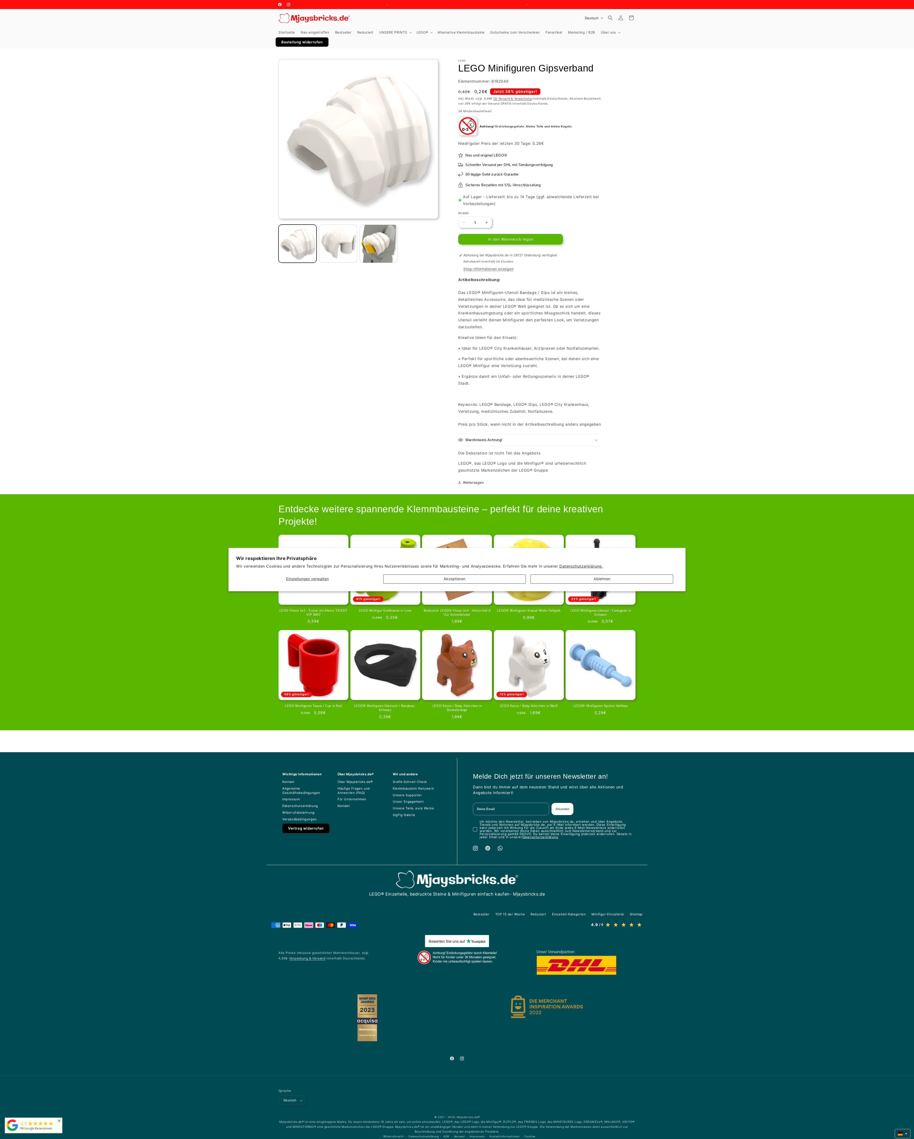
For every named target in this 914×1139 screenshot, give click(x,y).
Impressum (291, 799)
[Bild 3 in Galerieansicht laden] (379, 244)
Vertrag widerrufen (306, 828)
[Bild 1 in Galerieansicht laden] (297, 244)
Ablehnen (602, 579)
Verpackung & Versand (307, 958)
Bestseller (481, 914)
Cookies (530, 1136)
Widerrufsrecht (393, 1136)
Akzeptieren (454, 579)
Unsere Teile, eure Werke (413, 808)
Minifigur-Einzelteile (607, 914)
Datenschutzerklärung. (581, 566)
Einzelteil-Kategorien (569, 914)
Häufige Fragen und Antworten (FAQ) (354, 790)
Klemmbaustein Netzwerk (413, 788)
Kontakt (288, 782)
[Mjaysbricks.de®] (12, 1131)
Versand (459, 1136)
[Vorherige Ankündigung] (387, 4)
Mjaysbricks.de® (468, 1117)
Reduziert (538, 914)
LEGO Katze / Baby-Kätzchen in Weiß (529, 706)
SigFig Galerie (404, 815)
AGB (446, 1136)
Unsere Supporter (407, 795)
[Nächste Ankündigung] (527, 4)
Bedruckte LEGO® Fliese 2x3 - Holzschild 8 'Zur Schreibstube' (457, 612)
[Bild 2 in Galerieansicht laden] (338, 244)
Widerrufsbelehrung (298, 812)
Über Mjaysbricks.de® (355, 782)
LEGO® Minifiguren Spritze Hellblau (600, 706)
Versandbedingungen (299, 819)
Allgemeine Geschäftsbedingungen (301, 790)
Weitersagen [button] (473, 482)
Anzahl (463, 213)
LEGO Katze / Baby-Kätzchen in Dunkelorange (457, 708)
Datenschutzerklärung (300, 806)
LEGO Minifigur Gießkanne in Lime (385, 610)
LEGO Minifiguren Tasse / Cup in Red (313, 706)
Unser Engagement (408, 801)
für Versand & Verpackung (512, 98)
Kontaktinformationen (504, 1136)
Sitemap (636, 914)
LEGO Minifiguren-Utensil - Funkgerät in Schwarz (600, 612)
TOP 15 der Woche (510, 914)
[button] (395, 32)
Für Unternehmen (352, 799)
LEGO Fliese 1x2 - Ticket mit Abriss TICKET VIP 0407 (313, 612)
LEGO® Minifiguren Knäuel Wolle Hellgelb (528, 610)
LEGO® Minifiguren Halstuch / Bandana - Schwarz (385, 708)
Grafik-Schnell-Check (410, 782)
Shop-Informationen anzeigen (488, 269)
